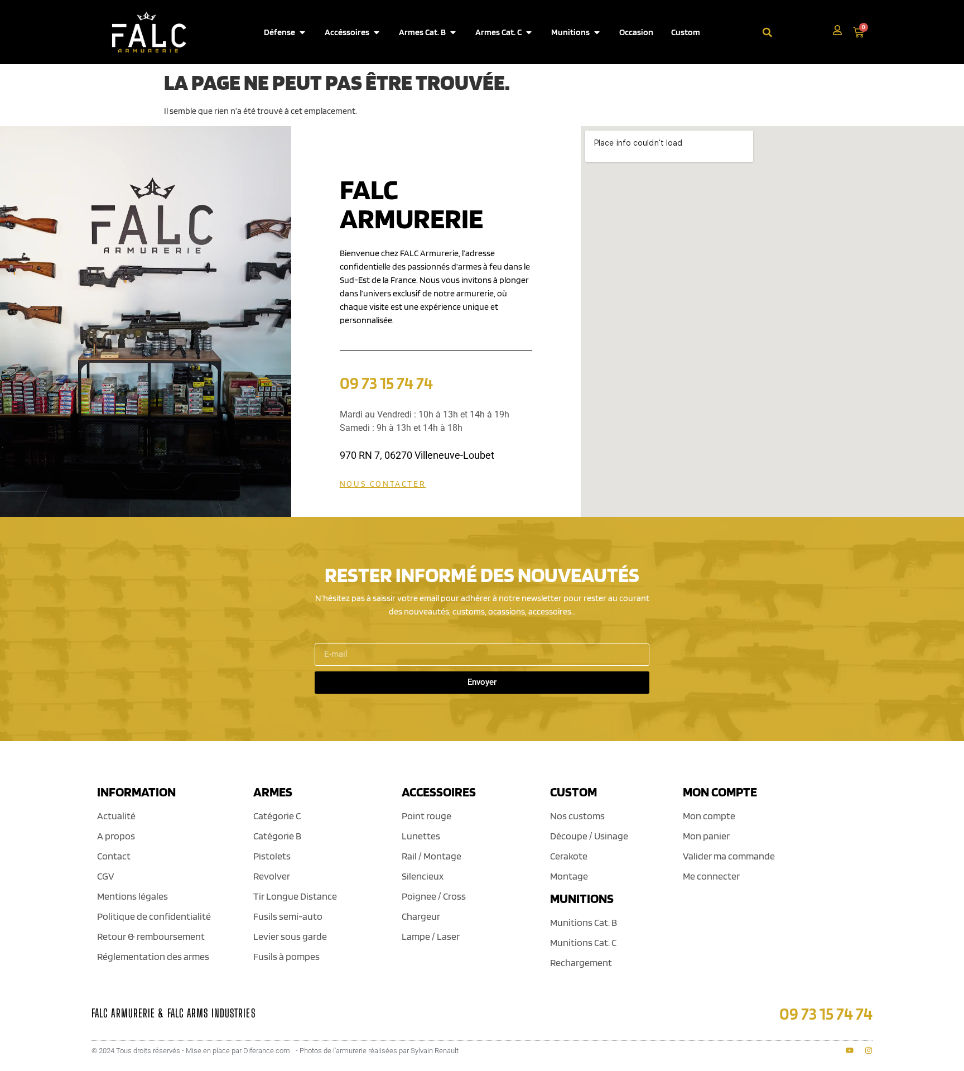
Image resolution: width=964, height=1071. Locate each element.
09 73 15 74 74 (386, 382)
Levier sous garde (290, 936)
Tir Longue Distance (295, 896)
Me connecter (711, 876)
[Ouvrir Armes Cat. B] (453, 32)
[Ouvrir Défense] (302, 32)
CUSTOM (573, 792)
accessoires (439, 792)
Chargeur (421, 916)
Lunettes (421, 836)
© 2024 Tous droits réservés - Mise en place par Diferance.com (190, 1050)
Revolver (271, 876)
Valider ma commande (729, 856)
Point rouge (426, 816)
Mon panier (706, 836)
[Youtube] (850, 1050)
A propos (116, 836)
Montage (569, 876)
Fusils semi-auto (287, 916)
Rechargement (581, 962)
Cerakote (568, 856)
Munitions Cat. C (583, 942)
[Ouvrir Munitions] (596, 32)
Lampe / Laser (431, 936)
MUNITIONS (582, 898)
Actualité (116, 816)
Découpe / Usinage (589, 836)
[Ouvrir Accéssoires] (376, 32)
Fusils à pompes (286, 956)
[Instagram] (869, 1050)
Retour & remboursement (151, 936)
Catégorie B (277, 836)
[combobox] (797, 32)
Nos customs (577, 816)
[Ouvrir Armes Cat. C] (528, 32)
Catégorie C (277, 816)
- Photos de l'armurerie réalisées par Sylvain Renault (377, 1050)
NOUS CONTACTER (383, 484)
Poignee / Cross (434, 896)
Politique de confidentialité (154, 916)
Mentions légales (132, 896)
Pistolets (272, 856)
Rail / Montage (431, 856)
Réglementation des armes (153, 956)
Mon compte (709, 816)
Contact (114, 856)
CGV (105, 876)
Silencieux (423, 876)
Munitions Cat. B (583, 922)
